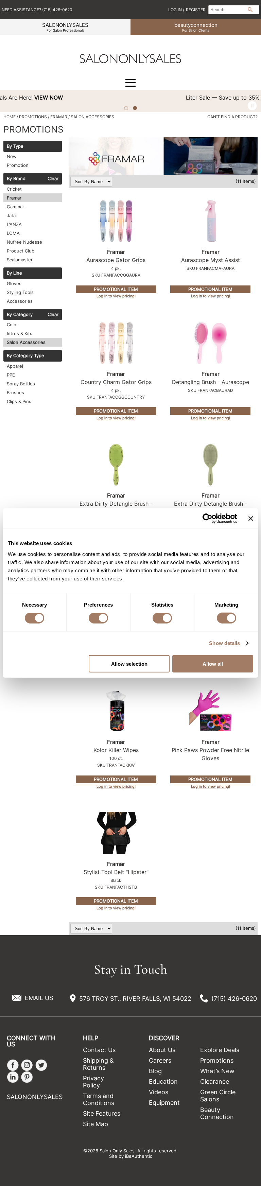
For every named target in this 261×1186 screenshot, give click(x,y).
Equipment (164, 1102)
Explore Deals (219, 1049)
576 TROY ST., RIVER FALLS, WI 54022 (135, 998)
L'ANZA (14, 224)
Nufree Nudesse (24, 242)
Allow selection (129, 663)
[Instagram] (27, 1065)
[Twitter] (41, 1065)
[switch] (98, 618)
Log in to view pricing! (116, 296)
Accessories (20, 301)
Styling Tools (20, 292)
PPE (11, 375)
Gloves (14, 283)
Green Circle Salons (218, 1095)
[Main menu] (130, 82)
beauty (196, 27)
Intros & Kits (19, 333)
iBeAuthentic (138, 1156)
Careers (160, 1060)
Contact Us (99, 1049)
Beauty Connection (217, 1113)
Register (196, 9)
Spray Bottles (21, 383)
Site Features (101, 1113)
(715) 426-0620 (234, 998)
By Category (20, 314)
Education (163, 1081)
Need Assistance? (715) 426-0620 (37, 9)
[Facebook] (13, 1065)
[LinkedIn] (13, 1077)
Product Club (20, 251)
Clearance (214, 1081)
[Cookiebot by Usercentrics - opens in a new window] (207, 518)
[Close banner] (250, 518)
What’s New (217, 1071)
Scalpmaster (20, 259)
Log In (175, 9)
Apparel (15, 366)
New (12, 156)
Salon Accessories (26, 342)
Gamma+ (16, 206)
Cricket (14, 189)
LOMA (13, 233)
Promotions (216, 1060)
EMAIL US (39, 997)
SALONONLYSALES (65, 27)
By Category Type (25, 355)
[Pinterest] (27, 1077)
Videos (158, 1092)
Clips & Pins (19, 401)
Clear (53, 178)
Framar (14, 197)
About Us (162, 1049)
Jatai (12, 215)
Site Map (95, 1124)
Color (12, 324)
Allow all (213, 663)
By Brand (16, 178)
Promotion (18, 165)
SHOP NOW (242, 97)
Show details (224, 643)
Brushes (15, 392)
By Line (14, 273)
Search (250, 9)
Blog (155, 1071)
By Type (15, 146)
